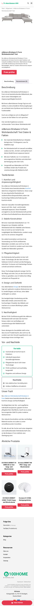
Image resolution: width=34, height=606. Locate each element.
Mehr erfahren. (27, 587)
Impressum (20, 582)
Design (16, 287)
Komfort (28, 188)
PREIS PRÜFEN (18, 603)
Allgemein (9, 8)
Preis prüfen (9, 72)
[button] (29, 16)
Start (3, 8)
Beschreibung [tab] (9, 81)
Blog (4, 540)
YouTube (5, 528)
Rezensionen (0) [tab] (21, 81)
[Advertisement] (17, 38)
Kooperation (6, 557)
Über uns (5, 551)
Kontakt (5, 554)
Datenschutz (27, 582)
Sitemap (5, 561)
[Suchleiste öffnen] (28, 3)
